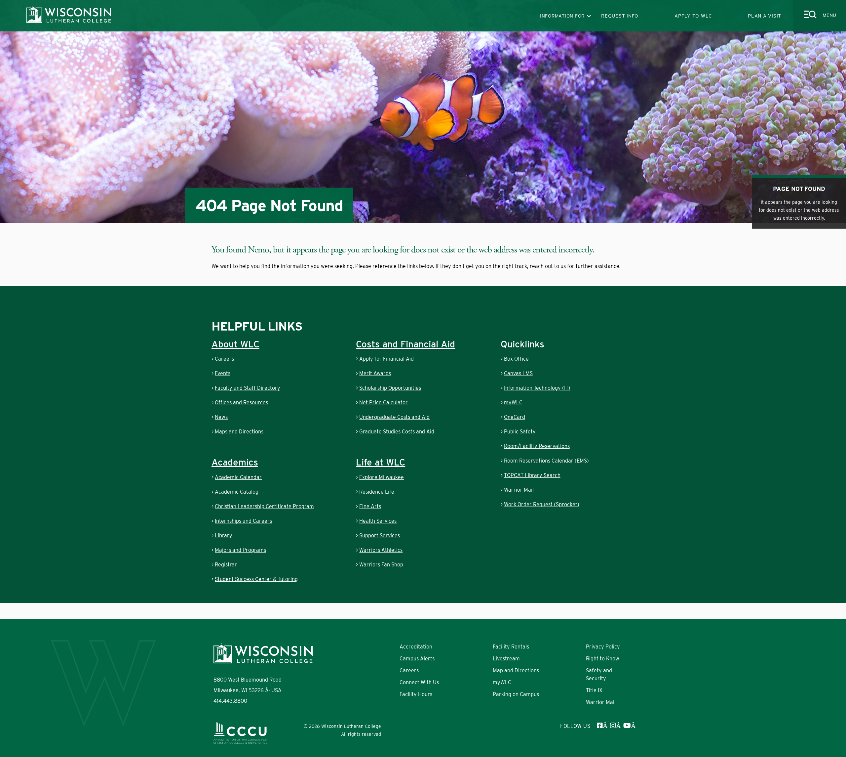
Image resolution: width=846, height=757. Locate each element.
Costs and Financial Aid (405, 344)
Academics (235, 462)
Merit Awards (375, 373)
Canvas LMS (518, 373)
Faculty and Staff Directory (247, 388)
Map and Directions (516, 670)
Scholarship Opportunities (390, 388)
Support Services (379, 535)
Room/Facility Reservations (537, 446)
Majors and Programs (240, 550)
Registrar (226, 564)
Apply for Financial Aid (386, 359)
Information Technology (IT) (537, 388)
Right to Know (602, 658)
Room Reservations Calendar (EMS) (546, 461)
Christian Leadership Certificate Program (264, 506)
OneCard (514, 417)
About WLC (235, 344)
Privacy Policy (603, 647)
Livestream (506, 658)
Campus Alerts (417, 658)
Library (223, 535)
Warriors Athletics (381, 550)
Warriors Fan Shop (381, 564)
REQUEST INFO (619, 16)
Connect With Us (419, 682)
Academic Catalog (236, 492)
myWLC (513, 402)
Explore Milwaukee (381, 477)
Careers (224, 359)
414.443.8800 (230, 701)
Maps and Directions (239, 431)
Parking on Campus (516, 694)
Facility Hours (416, 694)
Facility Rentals (511, 647)
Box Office (516, 359)
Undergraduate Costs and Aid (394, 417)
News (221, 417)
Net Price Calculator (383, 402)
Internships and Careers (243, 521)
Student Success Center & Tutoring (256, 579)
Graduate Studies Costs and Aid (396, 431)
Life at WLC (380, 462)
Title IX (594, 690)
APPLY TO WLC (693, 16)
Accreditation (416, 647)
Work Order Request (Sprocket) (541, 504)
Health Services (378, 521)
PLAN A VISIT (764, 16)
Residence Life (376, 492)
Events (222, 373)
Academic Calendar (238, 477)
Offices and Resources (241, 402)
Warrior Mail (519, 490)
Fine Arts (370, 506)
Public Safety (520, 431)
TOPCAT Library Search (532, 475)
